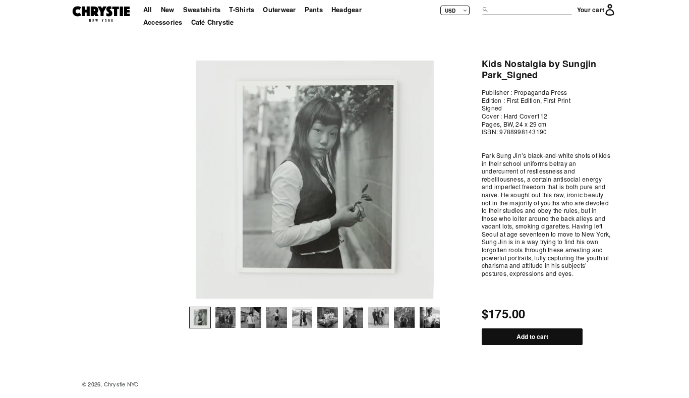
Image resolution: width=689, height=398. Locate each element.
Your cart (590, 10)
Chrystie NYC (121, 384)
